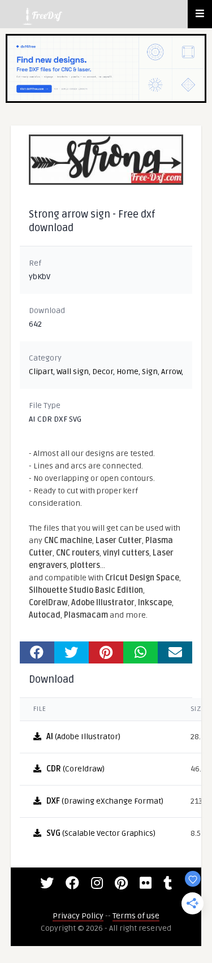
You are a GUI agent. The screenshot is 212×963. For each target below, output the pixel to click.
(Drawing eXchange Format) (104, 801)
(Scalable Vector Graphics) (100, 833)
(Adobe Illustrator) (83, 736)
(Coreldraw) (75, 769)
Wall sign (73, 371)
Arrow (171, 371)
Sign (150, 371)
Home (127, 371)
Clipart (41, 371)
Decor (102, 371)
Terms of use (136, 916)
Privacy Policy (78, 916)
